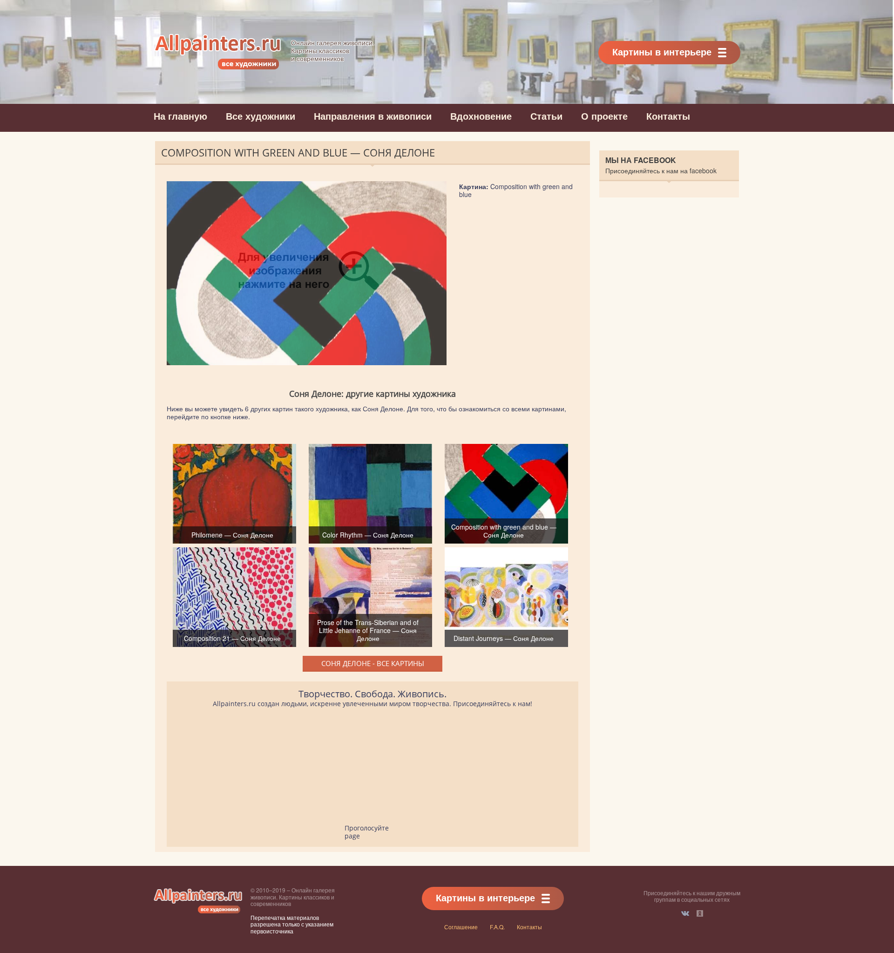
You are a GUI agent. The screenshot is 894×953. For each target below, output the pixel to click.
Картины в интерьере (661, 51)
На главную (180, 116)
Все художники (260, 116)
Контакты (668, 116)
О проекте (604, 116)
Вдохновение (481, 116)
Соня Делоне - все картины (372, 663)
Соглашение (461, 927)
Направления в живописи (373, 116)
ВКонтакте (685, 913)
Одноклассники (700, 913)
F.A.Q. (497, 927)
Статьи (546, 116)
